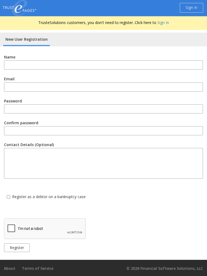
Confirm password (21, 122)
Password (13, 101)
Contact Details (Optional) (29, 144)
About (9, 268)
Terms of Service (37, 268)
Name (9, 57)
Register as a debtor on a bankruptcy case (49, 196)
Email (9, 78)
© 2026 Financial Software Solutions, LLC (164, 268)
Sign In (191, 7)
